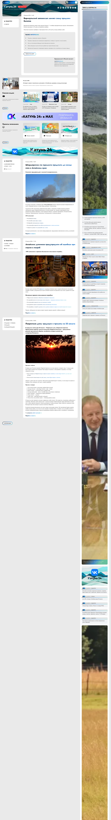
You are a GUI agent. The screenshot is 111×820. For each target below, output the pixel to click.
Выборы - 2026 (43, 2)
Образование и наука (53, 104)
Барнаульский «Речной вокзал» (63, 59)
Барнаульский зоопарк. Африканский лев (61, 65)
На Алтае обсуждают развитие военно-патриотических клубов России (92, 222)
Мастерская (64, 92)
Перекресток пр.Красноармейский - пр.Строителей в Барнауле (64, 62)
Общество (93, 239)
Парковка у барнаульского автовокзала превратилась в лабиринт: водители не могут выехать (47, 40)
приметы (13, 323)
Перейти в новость (30, 233)
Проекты (20, 2)
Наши (25, 92)
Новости (14, 2)
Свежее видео (8, 93)
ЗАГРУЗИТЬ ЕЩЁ (7, 423)
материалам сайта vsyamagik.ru (34, 413)
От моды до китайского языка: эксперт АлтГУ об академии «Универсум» (50, 107)
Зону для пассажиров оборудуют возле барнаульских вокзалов (41, 43)
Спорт (31, 104)
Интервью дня (68, 135)
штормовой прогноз (9, 164)
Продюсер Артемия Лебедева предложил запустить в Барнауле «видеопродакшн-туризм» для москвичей (94, 212)
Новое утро (48, 135)
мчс (11, 166)
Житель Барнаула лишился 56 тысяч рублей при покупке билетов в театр (43, 45)
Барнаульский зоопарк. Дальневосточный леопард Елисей (64, 64)
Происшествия (94, 306)
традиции (7, 323)
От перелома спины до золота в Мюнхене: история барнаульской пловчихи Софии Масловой (30, 108)
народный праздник (10, 327)
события (7, 24)
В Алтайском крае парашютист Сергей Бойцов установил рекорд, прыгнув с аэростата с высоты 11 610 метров (95, 228)
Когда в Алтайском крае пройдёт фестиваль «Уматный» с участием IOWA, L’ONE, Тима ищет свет (95, 233)
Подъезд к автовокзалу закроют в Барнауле (37, 38)
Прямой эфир (23, 6)
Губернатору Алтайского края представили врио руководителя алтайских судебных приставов (93, 562)
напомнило (42, 289)
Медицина (93, 281)
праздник (7, 325)
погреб (6, 243)
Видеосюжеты (27, 2)
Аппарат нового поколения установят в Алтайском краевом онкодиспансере (45, 83)
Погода (93, 596)
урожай (11, 243)
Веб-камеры (35, 2)
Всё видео (5, 108)
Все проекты (5, 142)
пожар (6, 166)
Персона (45, 92)
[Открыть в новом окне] (63, 8)
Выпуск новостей (30, 135)
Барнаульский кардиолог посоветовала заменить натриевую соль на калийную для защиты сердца (49, 48)
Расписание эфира (89, 277)
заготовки (7, 245)
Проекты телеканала (10, 124)
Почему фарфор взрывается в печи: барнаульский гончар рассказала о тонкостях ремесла (68, 108)
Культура (69, 104)
